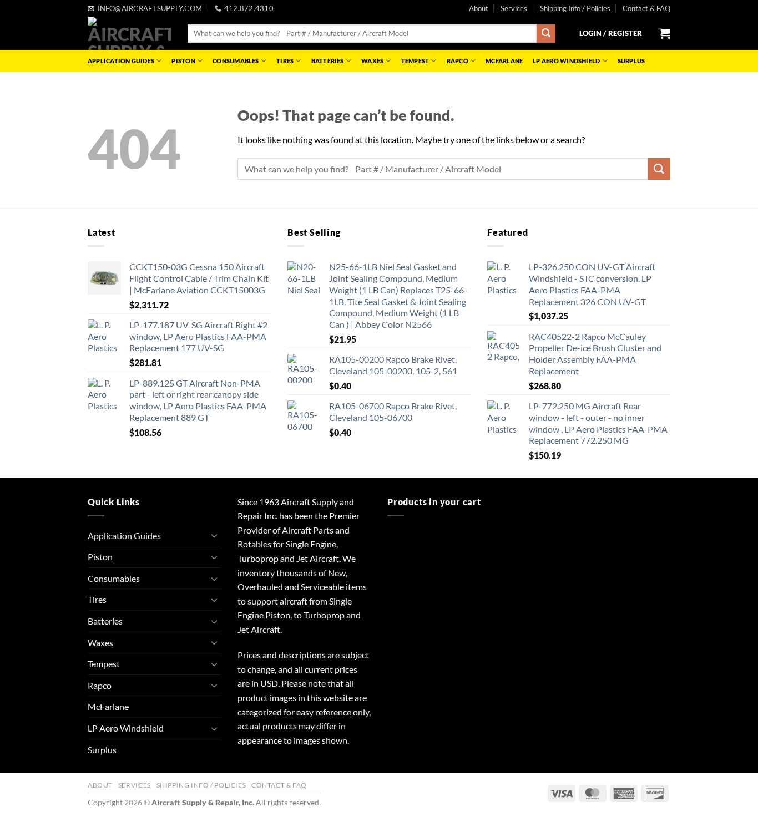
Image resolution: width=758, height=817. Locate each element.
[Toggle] (214, 535)
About (478, 8)
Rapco (457, 60)
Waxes (372, 60)
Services (514, 8)
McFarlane (504, 60)
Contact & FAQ (646, 8)
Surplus (631, 60)
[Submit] (546, 33)
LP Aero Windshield (566, 60)
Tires (285, 60)
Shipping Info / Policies (575, 8)
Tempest (415, 60)
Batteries (327, 60)
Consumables (236, 60)
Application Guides (121, 60)
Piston (183, 60)
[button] (611, 33)
